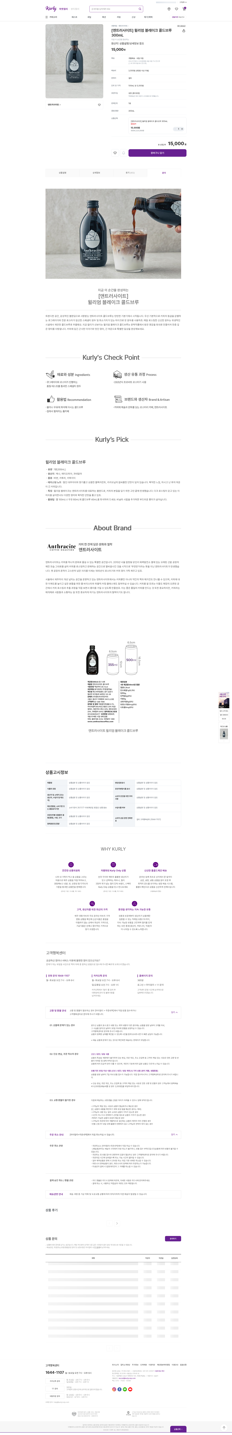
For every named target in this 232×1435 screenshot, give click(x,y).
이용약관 (152, 1365)
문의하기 (173, 1239)
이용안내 (175, 1365)
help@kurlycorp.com (61, 1402)
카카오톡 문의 (55, 1381)
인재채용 (143, 1365)
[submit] (140, 9)
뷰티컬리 (75, 9)
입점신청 (183, 1365)
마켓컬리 (63, 9)
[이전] (110, 1223)
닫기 (173, 1012)
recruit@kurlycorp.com (127, 1378)
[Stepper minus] (176, 129)
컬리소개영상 (125, 1365)
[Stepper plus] (181, 129)
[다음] (117, 1223)
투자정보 (135, 1365)
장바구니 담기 (157, 152)
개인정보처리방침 (163, 1365)
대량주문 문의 (55, 1396)
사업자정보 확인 (159, 1371)
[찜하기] (99, 105)
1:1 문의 (97, 1247)
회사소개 (115, 1365)
